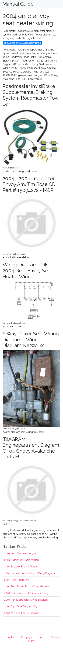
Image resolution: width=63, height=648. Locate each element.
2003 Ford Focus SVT (16, 579)
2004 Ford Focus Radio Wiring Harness (26, 586)
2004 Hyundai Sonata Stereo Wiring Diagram (29, 573)
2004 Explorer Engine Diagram (21, 566)
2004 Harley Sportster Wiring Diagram (26, 599)
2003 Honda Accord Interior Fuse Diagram (28, 593)
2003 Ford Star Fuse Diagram (20, 553)
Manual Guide (18, 4)
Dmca (41, 637)
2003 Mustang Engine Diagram (21, 613)
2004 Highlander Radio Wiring (21, 560)
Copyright (27, 637)
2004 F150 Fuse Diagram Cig (20, 606)
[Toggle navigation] (56, 4)
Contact (10, 637)
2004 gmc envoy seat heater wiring (22, 42)
